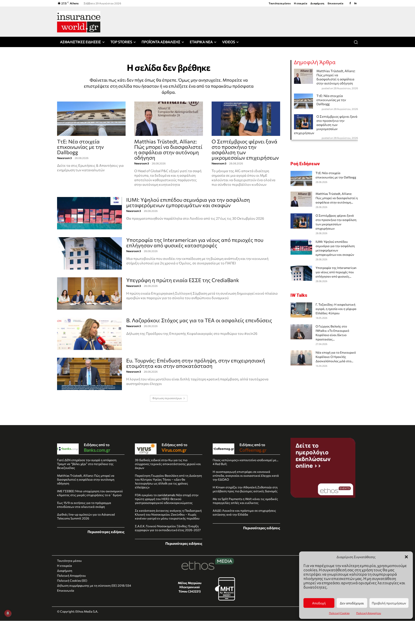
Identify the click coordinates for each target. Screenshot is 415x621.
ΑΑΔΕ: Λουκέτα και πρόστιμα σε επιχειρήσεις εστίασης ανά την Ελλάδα (244, 512)
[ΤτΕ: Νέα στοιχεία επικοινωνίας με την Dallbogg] (91, 119)
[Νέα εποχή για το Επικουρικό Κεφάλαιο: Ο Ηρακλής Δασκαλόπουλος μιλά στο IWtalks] (301, 357)
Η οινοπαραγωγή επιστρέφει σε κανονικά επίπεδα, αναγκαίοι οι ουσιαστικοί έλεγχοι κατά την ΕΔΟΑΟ (246, 475)
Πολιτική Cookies (339, 613)
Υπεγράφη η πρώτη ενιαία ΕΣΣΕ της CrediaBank (182, 280)
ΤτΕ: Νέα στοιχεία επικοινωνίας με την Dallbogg (80, 146)
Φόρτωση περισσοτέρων (167, 398)
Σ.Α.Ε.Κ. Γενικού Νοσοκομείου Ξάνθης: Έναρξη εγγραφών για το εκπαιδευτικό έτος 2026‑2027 (168, 528)
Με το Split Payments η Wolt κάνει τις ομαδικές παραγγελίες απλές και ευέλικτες (245, 501)
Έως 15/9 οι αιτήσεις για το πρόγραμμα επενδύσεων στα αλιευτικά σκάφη (84, 504)
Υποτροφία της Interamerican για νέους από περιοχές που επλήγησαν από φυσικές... (336, 272)
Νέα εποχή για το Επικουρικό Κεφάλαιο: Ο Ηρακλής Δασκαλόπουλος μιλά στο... (336, 357)
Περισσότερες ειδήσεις (106, 532)
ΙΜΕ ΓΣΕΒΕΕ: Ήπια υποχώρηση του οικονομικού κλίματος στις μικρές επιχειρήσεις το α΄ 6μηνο (90, 493)
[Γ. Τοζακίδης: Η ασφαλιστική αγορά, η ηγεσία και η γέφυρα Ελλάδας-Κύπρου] (301, 310)
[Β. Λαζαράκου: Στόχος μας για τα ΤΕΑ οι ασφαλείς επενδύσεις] (89, 334)
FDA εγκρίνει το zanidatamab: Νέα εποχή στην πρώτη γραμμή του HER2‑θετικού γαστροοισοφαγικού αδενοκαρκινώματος (166, 499)
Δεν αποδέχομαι (352, 603)
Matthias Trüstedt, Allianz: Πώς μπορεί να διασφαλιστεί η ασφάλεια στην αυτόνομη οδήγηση (168, 149)
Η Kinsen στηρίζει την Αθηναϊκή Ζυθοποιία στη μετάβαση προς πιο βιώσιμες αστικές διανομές (245, 489)
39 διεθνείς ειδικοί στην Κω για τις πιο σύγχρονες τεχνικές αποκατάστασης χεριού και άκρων (168, 464)
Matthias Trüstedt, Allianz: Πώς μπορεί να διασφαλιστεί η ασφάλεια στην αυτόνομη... (337, 198)
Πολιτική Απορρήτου (368, 613)
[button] (406, 557)
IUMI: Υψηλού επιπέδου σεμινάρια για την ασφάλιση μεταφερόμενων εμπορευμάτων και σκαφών (188, 202)
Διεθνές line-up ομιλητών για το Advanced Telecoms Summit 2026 (86, 516)
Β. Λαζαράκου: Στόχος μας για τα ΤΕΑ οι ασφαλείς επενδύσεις (199, 320)
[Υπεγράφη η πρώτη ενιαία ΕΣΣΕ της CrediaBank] (89, 293)
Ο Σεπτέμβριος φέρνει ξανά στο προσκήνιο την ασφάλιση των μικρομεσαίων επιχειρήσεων (245, 149)
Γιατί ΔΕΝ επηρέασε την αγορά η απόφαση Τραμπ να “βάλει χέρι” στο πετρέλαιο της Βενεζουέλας (87, 464)
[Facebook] (350, 3)
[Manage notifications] (7, 613)
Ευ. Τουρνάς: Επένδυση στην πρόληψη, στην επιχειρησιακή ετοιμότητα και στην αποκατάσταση (195, 363)
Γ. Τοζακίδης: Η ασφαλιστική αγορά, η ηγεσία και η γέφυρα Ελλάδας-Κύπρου (336, 309)
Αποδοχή (319, 603)
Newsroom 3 (64, 157)
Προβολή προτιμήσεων (389, 603)
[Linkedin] (355, 3)
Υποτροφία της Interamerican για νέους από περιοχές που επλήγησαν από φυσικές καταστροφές (194, 242)
